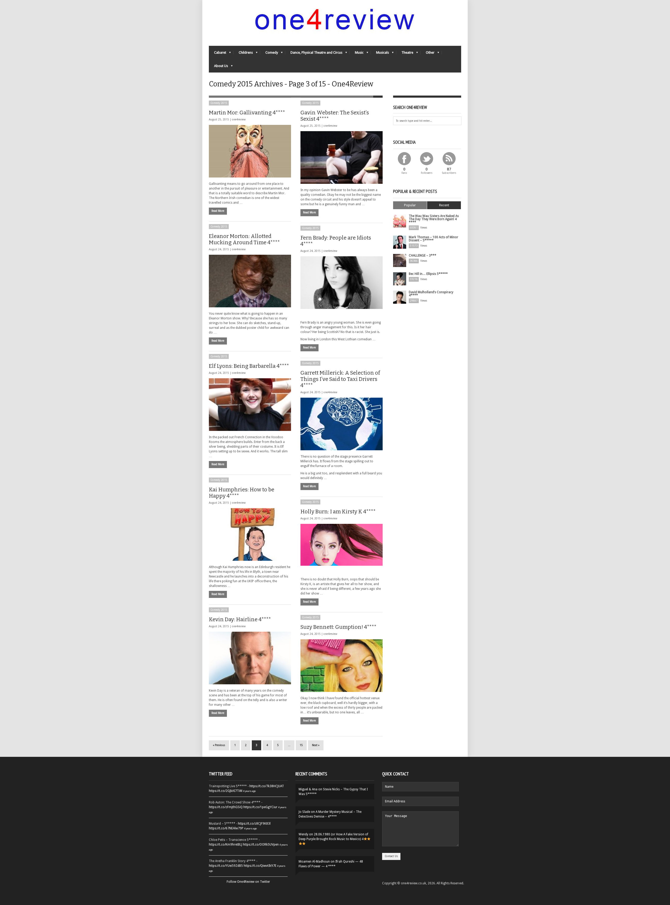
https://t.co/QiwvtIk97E (260, 866)
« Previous (219, 745)
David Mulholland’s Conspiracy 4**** (431, 293)
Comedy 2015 (218, 103)
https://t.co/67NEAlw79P (226, 828)
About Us (218, 67)
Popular (410, 205)
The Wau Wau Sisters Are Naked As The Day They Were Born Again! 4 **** (434, 219)
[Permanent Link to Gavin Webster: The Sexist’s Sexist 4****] (341, 157)
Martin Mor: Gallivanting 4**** (247, 112)
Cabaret (217, 54)
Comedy (269, 54)
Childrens (243, 54)
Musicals (380, 54)
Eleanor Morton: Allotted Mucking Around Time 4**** (244, 239)
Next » (316, 745)
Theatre (404, 54)
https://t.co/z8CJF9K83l (254, 823)
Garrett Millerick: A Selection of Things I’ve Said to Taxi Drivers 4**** (340, 379)
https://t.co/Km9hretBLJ (225, 844)
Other (427, 54)
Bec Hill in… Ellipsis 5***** (428, 274)
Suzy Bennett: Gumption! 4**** (338, 627)
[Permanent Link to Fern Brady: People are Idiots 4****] (341, 282)
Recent (444, 205)
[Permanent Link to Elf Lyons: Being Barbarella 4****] (250, 404)
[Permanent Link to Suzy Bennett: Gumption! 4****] (341, 665)
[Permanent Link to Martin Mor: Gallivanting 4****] (250, 151)
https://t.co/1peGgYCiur (260, 807)
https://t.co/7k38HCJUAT (266, 786)
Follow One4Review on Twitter (248, 882)
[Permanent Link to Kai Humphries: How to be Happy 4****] (250, 534)
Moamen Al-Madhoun (314, 861)
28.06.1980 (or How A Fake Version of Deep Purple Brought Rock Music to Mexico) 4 (333, 836)
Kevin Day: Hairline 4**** (240, 619)
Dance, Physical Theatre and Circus (313, 54)
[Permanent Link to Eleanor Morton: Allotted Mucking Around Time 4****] (250, 281)
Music (357, 54)
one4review (238, 119)
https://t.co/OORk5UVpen (261, 844)
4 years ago (249, 791)
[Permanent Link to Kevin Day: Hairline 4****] (250, 658)
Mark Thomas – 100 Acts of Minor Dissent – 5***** (433, 238)
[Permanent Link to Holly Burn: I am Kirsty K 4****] (341, 545)
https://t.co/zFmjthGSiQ (226, 807)
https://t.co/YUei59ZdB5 (226, 866)
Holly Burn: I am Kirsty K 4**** (338, 511)
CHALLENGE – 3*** (422, 255)
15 (301, 745)
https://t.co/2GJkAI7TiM (225, 791)
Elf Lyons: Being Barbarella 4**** (249, 366)
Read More (217, 210)
